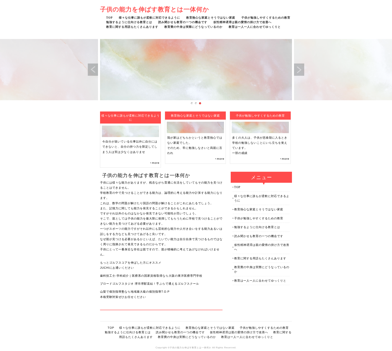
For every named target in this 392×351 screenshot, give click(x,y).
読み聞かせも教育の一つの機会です (182, 22)
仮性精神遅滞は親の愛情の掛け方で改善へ (242, 22)
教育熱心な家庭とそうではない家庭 (210, 17)
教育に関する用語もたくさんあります (132, 27)
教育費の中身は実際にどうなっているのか (193, 27)
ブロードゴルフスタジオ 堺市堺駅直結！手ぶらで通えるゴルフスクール (149, 283)
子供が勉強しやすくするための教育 (265, 17)
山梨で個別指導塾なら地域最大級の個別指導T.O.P (134, 291)
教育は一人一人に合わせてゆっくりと (255, 27)
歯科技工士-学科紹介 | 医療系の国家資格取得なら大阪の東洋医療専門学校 (151, 275)
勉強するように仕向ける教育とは (129, 22)
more (155, 162)
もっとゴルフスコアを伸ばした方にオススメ (130, 262)
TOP (109, 17)
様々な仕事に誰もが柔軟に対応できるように (149, 17)
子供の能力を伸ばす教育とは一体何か (154, 9)
